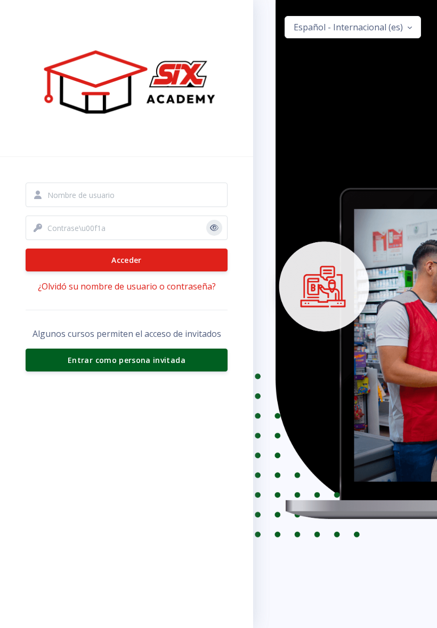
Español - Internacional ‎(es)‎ (349, 27)
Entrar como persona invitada (126, 360)
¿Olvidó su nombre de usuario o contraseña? (127, 286)
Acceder (126, 260)
